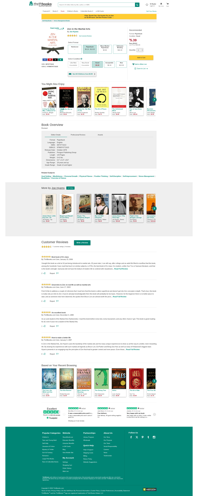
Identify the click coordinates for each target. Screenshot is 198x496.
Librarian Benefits (68, 443)
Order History (67, 468)
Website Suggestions (90, 462)
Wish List (65, 471)
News (105, 452)
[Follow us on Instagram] (154, 437)
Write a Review (82, 243)
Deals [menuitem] (62, 11)
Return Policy (87, 459)
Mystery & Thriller (48, 449)
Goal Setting (46, 176)
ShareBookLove (68, 437)
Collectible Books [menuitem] (86, 11)
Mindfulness (57, 176)
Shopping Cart (67, 465)
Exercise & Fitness (58, 178)
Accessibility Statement (122, 490)
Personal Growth (71, 176)
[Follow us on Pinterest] (142, 437)
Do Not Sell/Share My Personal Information (76, 490)
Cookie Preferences (107, 490)
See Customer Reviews (85, 36)
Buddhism (45, 178)
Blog (64, 449)
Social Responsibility (110, 446)
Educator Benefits (68, 440)
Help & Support (88, 449)
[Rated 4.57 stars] (72, 36)
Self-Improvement (130, 176)
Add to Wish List (141, 64)
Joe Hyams (74, 32)
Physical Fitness (85, 176)
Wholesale (86, 440)
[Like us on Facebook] (131, 437)
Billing (85, 456)
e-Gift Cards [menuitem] (100, 11)
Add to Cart (141, 57)
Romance (45, 455)
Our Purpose (108, 440)
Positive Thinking (101, 176)
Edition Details (56, 135)
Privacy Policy (55, 490)
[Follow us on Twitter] (136, 437)
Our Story (107, 437)
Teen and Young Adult (49, 440)
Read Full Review (121, 269)
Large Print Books (48, 459)
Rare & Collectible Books (50, 462)
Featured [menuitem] (46, 11)
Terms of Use (45, 490)
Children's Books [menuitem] (72, 11)
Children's (45, 437)
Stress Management (146, 176)
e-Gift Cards (67, 446)
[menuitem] (153, 4)
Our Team (107, 443)
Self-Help (45, 443)
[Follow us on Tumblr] (148, 437)
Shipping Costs (88, 453)
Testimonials (108, 455)
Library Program (88, 437)
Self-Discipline (115, 176)
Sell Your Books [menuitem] (151, 11)
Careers (106, 449)
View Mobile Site (68, 452)
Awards (100, 135)
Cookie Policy (95, 490)
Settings (65, 462)
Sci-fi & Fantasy (47, 452)
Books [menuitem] (55, 11)
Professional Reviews (78, 135)
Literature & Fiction (48, 446)
